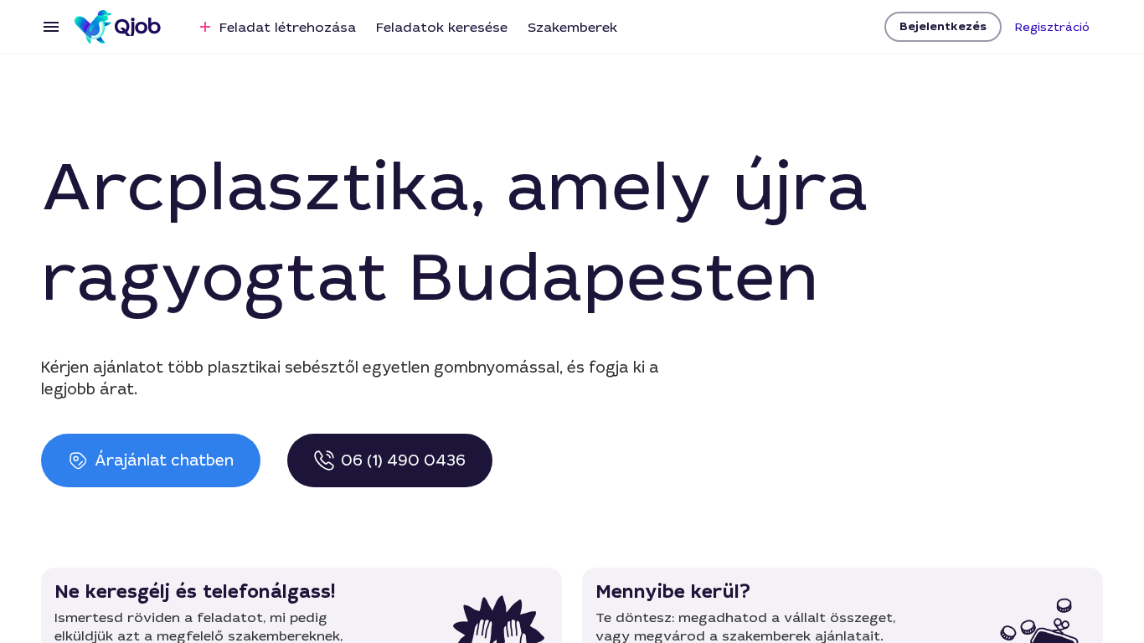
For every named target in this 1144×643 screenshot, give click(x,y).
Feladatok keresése (442, 27)
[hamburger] (51, 26)
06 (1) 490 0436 (403, 460)
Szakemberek (572, 27)
